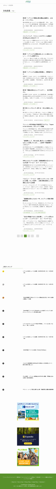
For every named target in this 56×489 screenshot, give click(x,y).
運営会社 (19, 477)
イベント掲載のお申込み (47, 477)
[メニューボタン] (2, 1)
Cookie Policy (35, 482)
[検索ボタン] (54, 1)
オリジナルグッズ (26, 477)
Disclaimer (42, 482)
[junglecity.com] (28, 1)
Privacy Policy (28, 482)
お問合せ (33, 477)
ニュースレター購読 (28, 478)
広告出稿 (38, 477)
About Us (14, 482)
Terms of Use (20, 482)
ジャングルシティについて (9, 477)
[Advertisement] (28, 252)
